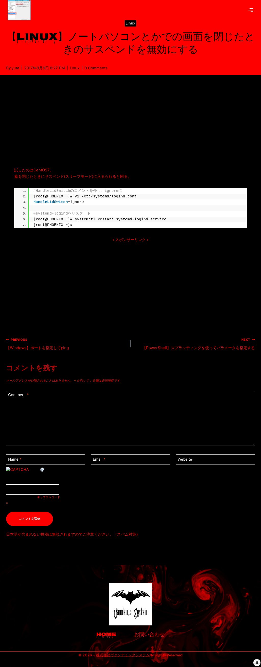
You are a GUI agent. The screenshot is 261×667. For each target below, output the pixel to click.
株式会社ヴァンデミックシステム (123, 655)
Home (106, 635)
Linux (131, 23)
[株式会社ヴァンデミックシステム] (21, 10)
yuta (15, 68)
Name (15, 459)
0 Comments (96, 68)
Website (185, 459)
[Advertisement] (130, 127)
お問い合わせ (149, 635)
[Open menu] (250, 9)
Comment (18, 394)
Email (99, 459)
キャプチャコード (48, 497)
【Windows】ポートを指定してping (37, 344)
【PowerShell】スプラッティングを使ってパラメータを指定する (198, 344)
